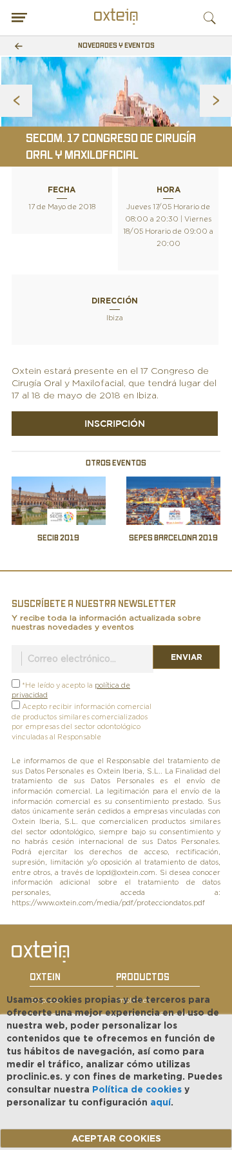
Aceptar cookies (116, 1138)
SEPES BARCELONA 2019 (173, 538)
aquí (160, 1102)
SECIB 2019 (58, 538)
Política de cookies (137, 1089)
